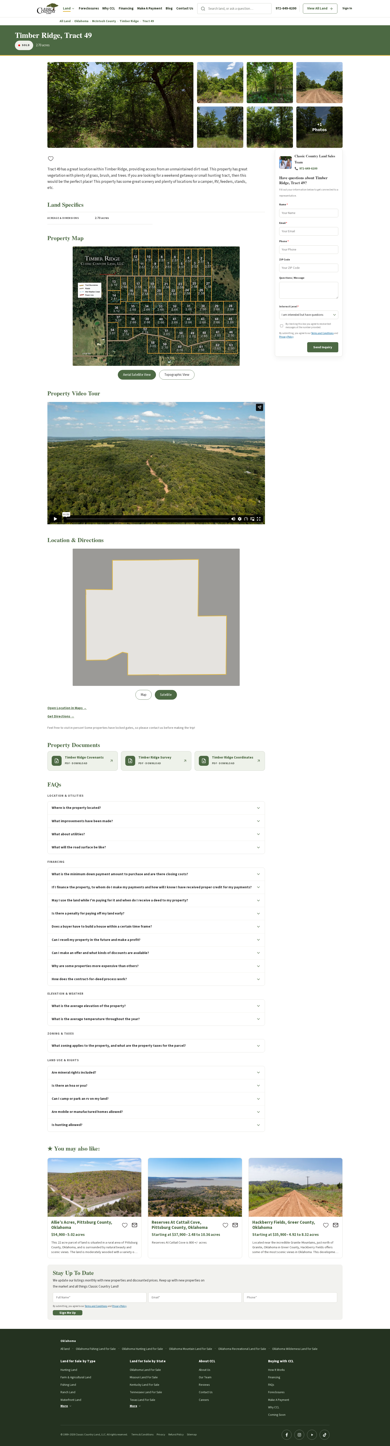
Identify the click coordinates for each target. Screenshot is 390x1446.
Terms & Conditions (142, 1435)
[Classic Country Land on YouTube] (312, 1435)
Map (143, 694)
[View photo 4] (319, 82)
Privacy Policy (286, 337)
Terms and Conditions (322, 333)
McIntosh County (104, 21)
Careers (204, 1400)
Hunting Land (68, 1370)
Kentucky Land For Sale (144, 1385)
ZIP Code (284, 259)
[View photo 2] (220, 82)
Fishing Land (68, 1385)
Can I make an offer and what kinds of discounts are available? (100, 952)
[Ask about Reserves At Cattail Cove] (235, 1225)
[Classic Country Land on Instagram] (299, 1435)
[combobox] (239, 8)
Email (283, 223)
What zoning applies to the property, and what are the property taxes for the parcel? (119, 1045)
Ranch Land (67, 1392)
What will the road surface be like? (79, 847)
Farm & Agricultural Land (75, 1377)
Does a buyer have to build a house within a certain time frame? (102, 926)
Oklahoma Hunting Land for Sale (142, 1349)
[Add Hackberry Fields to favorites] (326, 1225)
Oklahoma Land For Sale (145, 1370)
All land (65, 1349)
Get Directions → (60, 716)
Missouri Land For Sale (144, 1377)
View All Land (317, 8)
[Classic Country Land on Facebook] (287, 1435)
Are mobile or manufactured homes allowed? (87, 1111)
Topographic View (176, 374)
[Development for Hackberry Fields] (295, 1208)
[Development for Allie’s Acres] (94, 1208)
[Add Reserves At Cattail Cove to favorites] (225, 1225)
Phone (284, 241)
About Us (204, 1370)
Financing (126, 8)
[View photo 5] (220, 127)
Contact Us (184, 8)
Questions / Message (291, 278)
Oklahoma (81, 21)
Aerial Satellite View (137, 374)
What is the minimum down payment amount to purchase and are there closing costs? (120, 874)
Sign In (347, 8)
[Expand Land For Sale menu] (73, 9)
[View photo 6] (270, 127)
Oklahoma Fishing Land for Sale (96, 1349)
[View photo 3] (270, 82)
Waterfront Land (70, 1400)
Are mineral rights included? (74, 1072)
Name (283, 205)
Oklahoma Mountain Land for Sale (190, 1349)
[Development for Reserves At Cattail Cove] (195, 1208)
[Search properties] (202, 8)
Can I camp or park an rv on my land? (80, 1098)
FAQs (271, 1385)
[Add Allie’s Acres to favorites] (125, 1225)
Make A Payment (149, 8)
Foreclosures (89, 8)
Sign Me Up (67, 1312)
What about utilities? (68, 834)
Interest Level (289, 306)
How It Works (276, 1370)
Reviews (204, 1385)
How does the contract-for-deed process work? (89, 979)
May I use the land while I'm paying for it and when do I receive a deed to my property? (120, 900)
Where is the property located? (76, 807)
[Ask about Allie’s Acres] (134, 1225)
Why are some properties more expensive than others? (95, 965)
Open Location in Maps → (67, 708)
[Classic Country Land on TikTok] (325, 1435)
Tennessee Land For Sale (146, 1392)
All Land (65, 21)
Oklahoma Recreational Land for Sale (242, 1349)
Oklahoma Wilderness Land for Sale (295, 1349)
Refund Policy (176, 1435)
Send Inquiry (322, 347)
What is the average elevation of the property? (89, 1005)
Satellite (166, 694)
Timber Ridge (129, 21)
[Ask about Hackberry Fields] (336, 1225)
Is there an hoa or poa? (69, 1085)
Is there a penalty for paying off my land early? (88, 913)
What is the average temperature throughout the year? (96, 1019)
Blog (169, 8)
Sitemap (192, 1435)
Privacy (161, 1435)
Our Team (205, 1377)
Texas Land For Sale (142, 1400)
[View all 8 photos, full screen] (120, 105)
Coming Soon (277, 1415)
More (64, 1406)
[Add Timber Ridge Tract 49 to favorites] (51, 158)
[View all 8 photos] (319, 127)
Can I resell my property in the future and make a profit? (96, 939)
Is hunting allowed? (67, 1124)
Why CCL (108, 8)
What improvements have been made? (82, 821)
